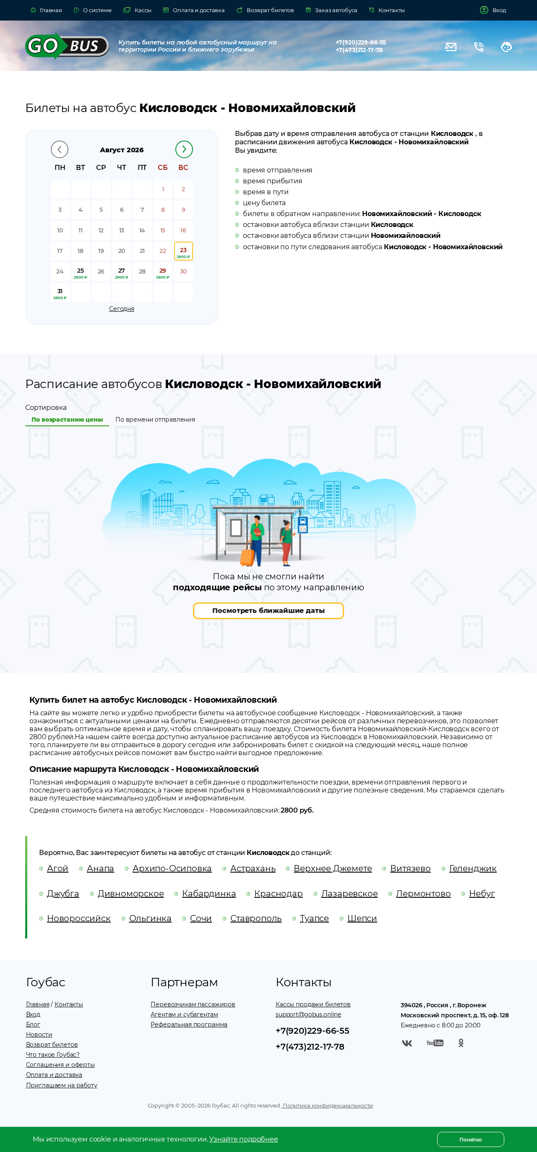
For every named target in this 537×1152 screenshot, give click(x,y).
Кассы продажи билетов (313, 1004)
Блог (33, 1024)
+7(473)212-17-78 (359, 50)
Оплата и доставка (54, 1075)
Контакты (69, 1004)
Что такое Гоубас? (53, 1054)
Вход (33, 1014)
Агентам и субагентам (184, 1014)
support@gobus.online (308, 1014)
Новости (39, 1034)
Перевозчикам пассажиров (193, 1004)
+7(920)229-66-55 (361, 42)
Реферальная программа (189, 1024)
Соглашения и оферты (60, 1065)
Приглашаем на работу (61, 1085)
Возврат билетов (52, 1044)
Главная (38, 1004)
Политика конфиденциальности (327, 1105)
